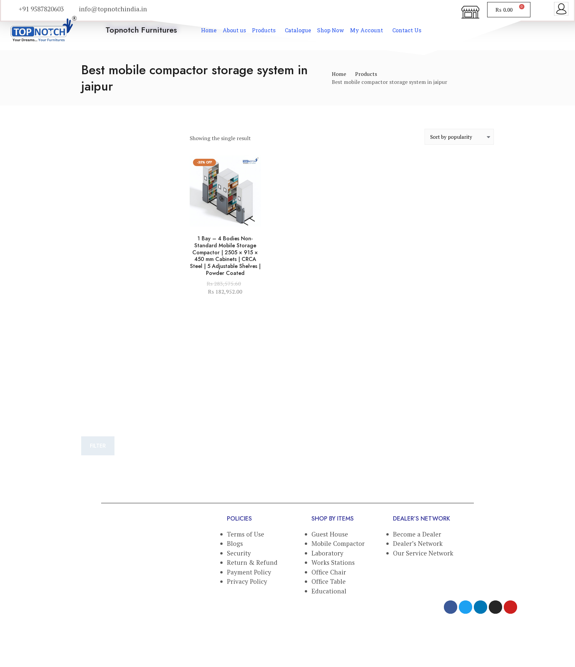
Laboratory (327, 553)
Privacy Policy (247, 581)
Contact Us (406, 30)
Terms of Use (245, 534)
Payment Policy (249, 572)
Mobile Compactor (338, 543)
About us (234, 30)
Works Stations (333, 562)
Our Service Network (423, 553)
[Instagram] (495, 607)
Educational (329, 591)
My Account (366, 30)
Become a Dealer (417, 534)
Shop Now (330, 30)
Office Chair (328, 572)
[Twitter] (465, 607)
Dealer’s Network (418, 543)
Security (239, 553)
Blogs (235, 543)
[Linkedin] (480, 607)
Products (264, 30)
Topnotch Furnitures (141, 30)
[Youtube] (510, 607)
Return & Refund (252, 562)
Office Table (328, 581)
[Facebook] (450, 607)
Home (209, 30)
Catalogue (298, 30)
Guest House (329, 534)
